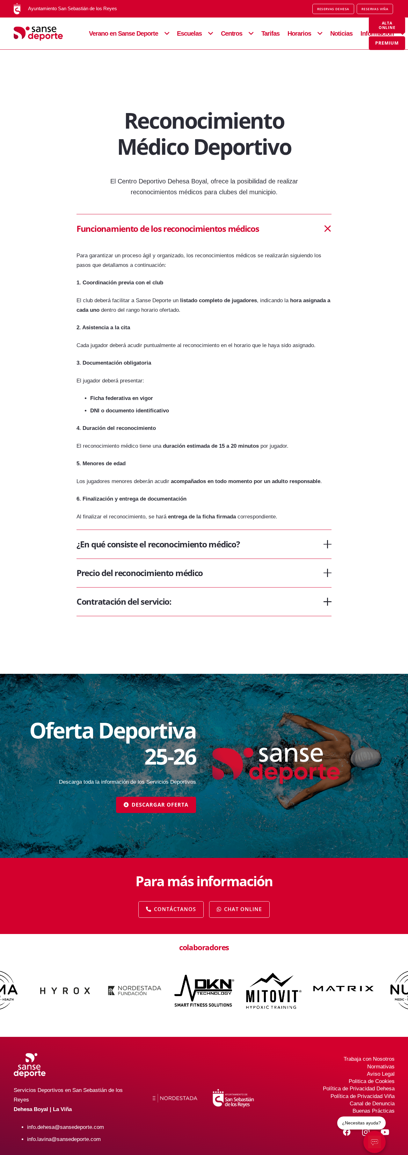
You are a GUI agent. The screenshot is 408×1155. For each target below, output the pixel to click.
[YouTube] (385, 1132)
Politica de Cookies (372, 1081)
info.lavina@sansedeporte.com (64, 1139)
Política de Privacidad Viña (363, 1096)
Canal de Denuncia (372, 1104)
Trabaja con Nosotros (369, 1059)
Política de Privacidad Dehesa (359, 1089)
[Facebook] (346, 1132)
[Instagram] (365, 1132)
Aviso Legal (381, 1074)
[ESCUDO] (17, 8)
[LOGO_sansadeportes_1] (45, 33)
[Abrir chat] (374, 1142)
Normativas (381, 1067)
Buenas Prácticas (374, 1111)
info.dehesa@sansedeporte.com (65, 1127)
